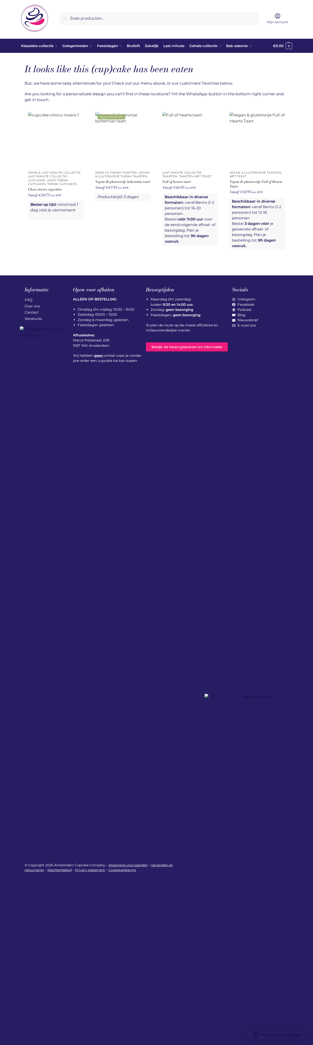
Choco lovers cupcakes (45, 189)
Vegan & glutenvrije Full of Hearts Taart (256, 183)
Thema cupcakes (62, 184)
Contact (31, 312)
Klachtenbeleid (59, 870)
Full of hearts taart (176, 181)
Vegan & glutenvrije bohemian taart (122, 181)
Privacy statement (90, 870)
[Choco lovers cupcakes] (56, 140)
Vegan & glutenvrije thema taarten (122, 174)
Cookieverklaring (122, 870)
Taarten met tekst (195, 176)
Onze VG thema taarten (116, 172)
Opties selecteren (55, 229)
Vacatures (33, 318)
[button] (282, 46)
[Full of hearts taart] (190, 140)
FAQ (28, 300)
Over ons (32, 306)
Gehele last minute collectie (54, 172)
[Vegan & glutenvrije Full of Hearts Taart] (257, 140)
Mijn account (277, 22)
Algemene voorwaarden (128, 865)
